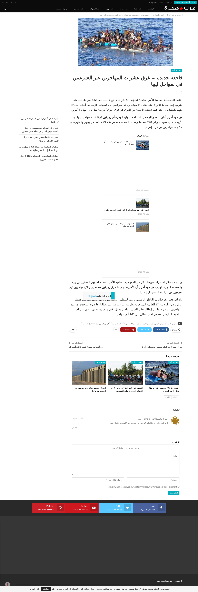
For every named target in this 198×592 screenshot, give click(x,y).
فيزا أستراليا (94, 9)
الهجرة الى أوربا (159, 324)
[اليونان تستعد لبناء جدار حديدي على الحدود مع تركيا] (142, 227)
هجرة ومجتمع (62, 9)
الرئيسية (169, 2)
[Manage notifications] (7, 584)
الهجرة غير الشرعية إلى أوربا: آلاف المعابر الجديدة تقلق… (126, 210)
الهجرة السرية (171, 324)
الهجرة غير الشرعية (130, 324)
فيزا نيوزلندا (78, 9)
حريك (84, 324)
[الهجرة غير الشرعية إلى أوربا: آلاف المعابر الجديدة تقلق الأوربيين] (142, 203)
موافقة (46, 588)
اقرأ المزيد (34, 589)
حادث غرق (92, 324)
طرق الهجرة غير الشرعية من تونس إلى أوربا (162, 347)
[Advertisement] (125, 168)
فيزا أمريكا (123, 9)
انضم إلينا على (98, 296)
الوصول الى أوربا (104, 324)
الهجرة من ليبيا (116, 324)
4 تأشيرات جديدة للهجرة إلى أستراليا (86, 347)
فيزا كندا (137, 9)
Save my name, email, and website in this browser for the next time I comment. (142, 486)
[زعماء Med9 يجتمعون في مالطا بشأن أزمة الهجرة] (142, 145)
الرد (73, 427)
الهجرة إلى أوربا (176, 70)
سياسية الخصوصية (156, 2)
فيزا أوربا (109, 9)
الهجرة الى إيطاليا (145, 324)
